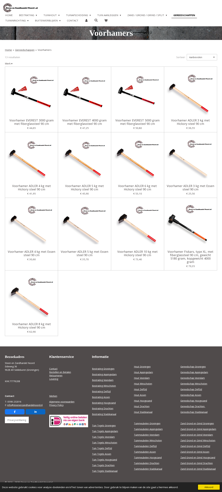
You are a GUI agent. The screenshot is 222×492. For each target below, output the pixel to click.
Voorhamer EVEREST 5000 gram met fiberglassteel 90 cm (137, 122)
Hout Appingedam (143, 372)
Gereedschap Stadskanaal (194, 412)
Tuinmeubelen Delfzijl (145, 446)
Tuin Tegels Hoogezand (104, 459)
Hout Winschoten (143, 383)
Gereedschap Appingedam (194, 372)
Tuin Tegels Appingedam (105, 431)
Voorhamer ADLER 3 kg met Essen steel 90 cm (190, 187)
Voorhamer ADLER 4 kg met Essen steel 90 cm (31, 253)
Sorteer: (180, 57)
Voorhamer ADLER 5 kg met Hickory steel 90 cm (84, 187)
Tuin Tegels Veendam (103, 436)
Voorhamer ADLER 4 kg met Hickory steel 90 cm (31, 187)
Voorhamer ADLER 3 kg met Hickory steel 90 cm (190, 122)
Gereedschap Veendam (192, 378)
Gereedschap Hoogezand (193, 400)
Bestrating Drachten (102, 408)
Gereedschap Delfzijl (191, 389)
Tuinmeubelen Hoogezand (148, 457)
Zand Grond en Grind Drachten (196, 463)
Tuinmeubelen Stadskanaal (148, 468)
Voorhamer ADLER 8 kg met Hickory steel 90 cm (31, 325)
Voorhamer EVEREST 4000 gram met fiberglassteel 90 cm (84, 122)
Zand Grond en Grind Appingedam (198, 429)
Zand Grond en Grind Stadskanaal (198, 468)
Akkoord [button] (208, 487)
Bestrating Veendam (102, 380)
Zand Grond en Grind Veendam (196, 434)
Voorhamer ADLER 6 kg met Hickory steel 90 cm (137, 187)
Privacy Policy (56, 405)
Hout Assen (140, 395)
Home (8, 49)
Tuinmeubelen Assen (145, 451)
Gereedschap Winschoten (193, 383)
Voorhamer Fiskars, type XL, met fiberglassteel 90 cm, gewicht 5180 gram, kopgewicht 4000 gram (190, 257)
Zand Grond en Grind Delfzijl (195, 446)
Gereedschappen (24, 49)
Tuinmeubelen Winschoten (148, 440)
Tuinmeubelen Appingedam (148, 429)
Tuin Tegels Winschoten (104, 442)
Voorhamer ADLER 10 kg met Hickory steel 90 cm (137, 253)
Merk (9, 63)
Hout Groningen (142, 366)
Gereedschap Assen (190, 395)
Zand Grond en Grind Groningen (197, 423)
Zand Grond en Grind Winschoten (197, 440)
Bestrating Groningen (103, 368)
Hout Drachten (142, 406)
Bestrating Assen (101, 397)
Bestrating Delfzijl (101, 391)
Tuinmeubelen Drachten (146, 463)
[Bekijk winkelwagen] (106, 20)
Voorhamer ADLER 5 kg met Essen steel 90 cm (84, 253)
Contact (53, 368)
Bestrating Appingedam (104, 374)
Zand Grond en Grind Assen (194, 451)
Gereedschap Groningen (193, 366)
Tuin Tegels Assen (101, 453)
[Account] (86, 20)
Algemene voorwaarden (61, 401)
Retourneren (55, 375)
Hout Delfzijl (140, 389)
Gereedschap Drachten (192, 406)
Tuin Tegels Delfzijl (102, 448)
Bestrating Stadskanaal (104, 414)
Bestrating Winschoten (104, 385)
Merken (53, 396)
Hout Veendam (142, 378)
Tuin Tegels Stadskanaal (105, 471)
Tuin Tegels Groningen (104, 425)
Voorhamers (45, 49)
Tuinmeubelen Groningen (147, 423)
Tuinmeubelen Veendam (146, 434)
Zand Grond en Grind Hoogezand (197, 457)
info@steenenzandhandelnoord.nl (25, 405)
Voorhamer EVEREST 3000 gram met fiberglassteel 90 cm (31, 122)
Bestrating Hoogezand (104, 402)
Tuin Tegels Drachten (103, 465)
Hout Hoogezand (143, 400)
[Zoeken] (96, 20)
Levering (53, 378)
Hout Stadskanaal (143, 412)
